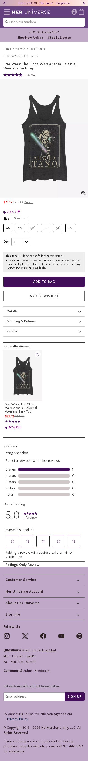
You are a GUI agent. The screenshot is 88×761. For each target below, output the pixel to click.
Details (12, 311)
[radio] (7, 228)
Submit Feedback (36, 671)
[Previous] (4, 3)
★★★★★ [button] (13, 421)
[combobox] (44, 22)
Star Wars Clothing (19, 56)
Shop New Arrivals (30, 38)
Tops (32, 48)
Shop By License (59, 38)
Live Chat (49, 650)
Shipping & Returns (21, 321)
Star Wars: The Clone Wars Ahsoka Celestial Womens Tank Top (21, 408)
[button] (6, 12)
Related (12, 331)
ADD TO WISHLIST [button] (44, 296)
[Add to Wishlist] (38, 354)
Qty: (6, 241)
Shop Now (63, 3)
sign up (74, 696)
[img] (6, 636)
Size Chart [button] (21, 218)
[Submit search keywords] (6, 21)
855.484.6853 (73, 746)
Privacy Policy (17, 719)
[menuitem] (81, 11)
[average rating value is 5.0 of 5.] (13, 74)
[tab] (44, 138)
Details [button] (28, 202)
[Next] (83, 3)
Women (20, 48)
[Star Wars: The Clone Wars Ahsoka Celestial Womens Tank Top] (22, 375)
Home (7, 48)
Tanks (41, 48)
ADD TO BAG (44, 282)
